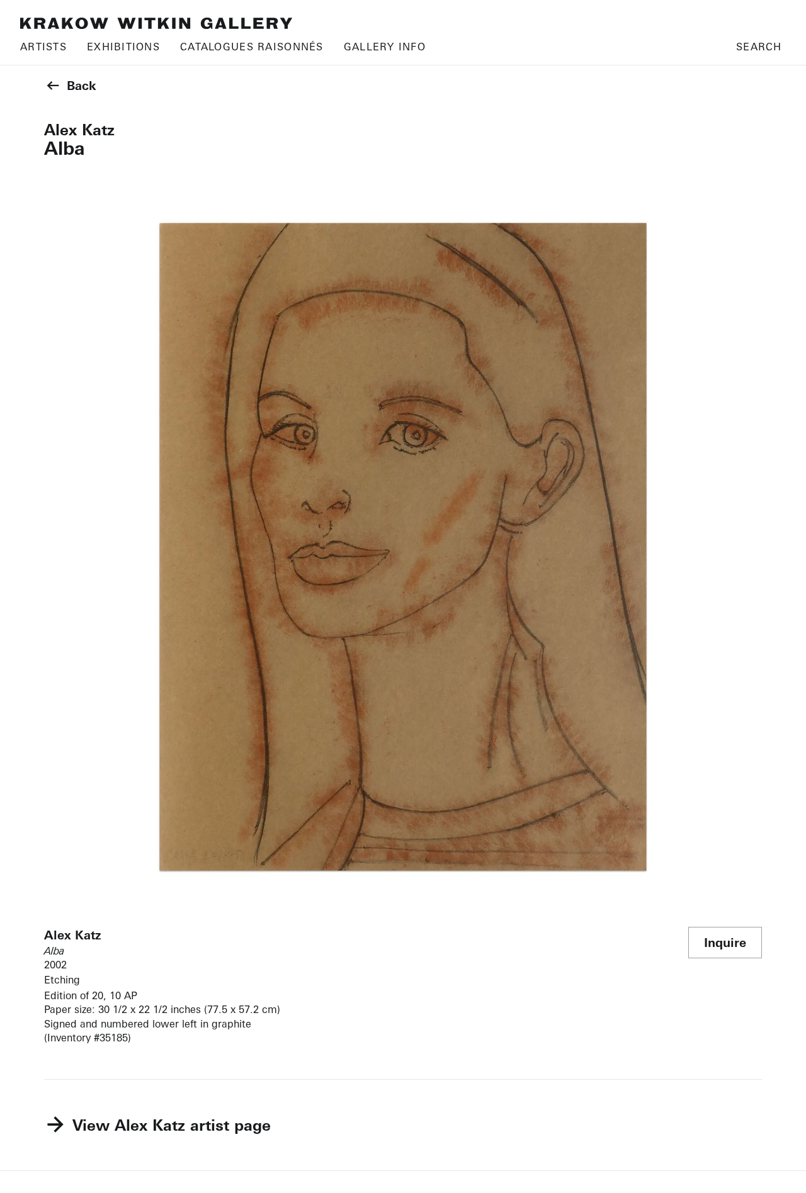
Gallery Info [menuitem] (385, 46)
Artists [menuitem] (43, 46)
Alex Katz (79, 129)
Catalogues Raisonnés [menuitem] (252, 46)
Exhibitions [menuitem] (123, 46)
